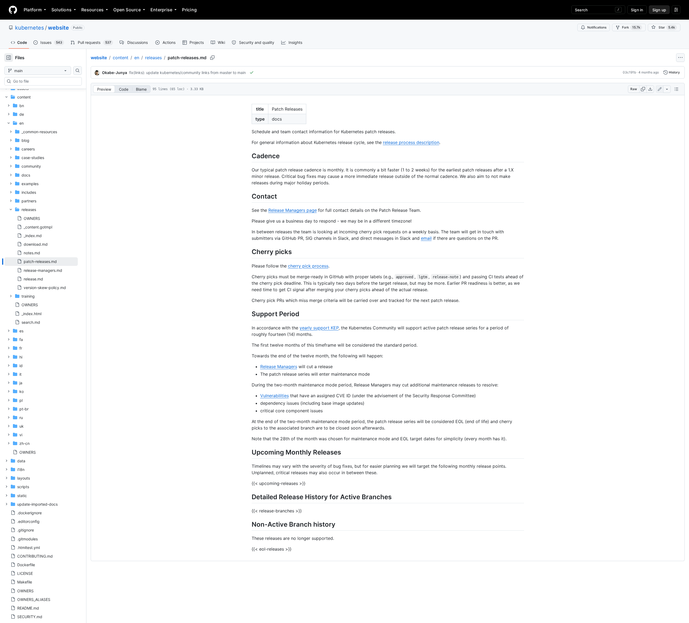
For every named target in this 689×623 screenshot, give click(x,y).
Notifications (596, 27)
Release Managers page (292, 210)
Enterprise (161, 9)
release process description (411, 142)
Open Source (127, 9)
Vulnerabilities (274, 395)
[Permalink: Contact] (248, 196)
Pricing (189, 9)
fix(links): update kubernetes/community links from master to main (187, 72)
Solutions (61, 9)
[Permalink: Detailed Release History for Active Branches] (248, 497)
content (120, 57)
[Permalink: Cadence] (248, 156)
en (136, 57)
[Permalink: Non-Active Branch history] (248, 524)
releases (153, 57)
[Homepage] (13, 9)
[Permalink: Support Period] (248, 314)
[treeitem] (41, 261)
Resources (92, 9)
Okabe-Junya (114, 72)
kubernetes (29, 27)
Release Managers (278, 366)
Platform (33, 9)
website (58, 27)
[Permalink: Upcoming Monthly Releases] (248, 452)
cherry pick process (308, 266)
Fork (631, 27)
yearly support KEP (319, 327)
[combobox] (45, 81)
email (426, 238)
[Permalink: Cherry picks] (248, 252)
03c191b (629, 72)
